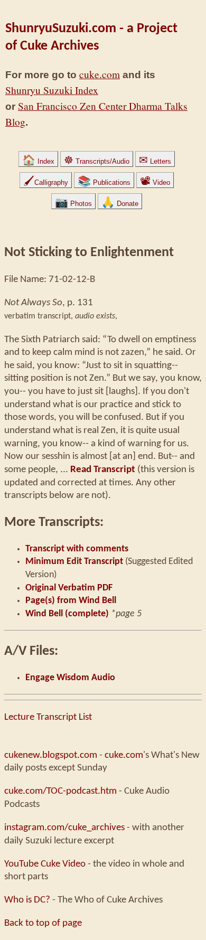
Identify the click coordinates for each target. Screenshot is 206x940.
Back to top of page (43, 923)
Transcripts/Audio (96, 161)
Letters (155, 161)
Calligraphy (45, 182)
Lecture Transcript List (48, 717)
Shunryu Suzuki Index (51, 90)
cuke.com (99, 74)
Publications (104, 182)
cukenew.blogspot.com (50, 755)
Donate (119, 204)
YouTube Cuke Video (45, 864)
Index (38, 161)
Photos (73, 204)
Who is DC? (27, 900)
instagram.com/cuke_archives (64, 827)
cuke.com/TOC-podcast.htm (60, 791)
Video (155, 182)
